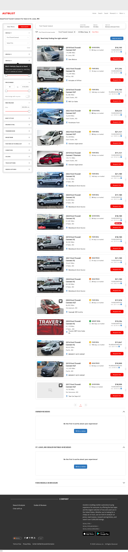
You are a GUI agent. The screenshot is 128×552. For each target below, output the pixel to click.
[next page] (85, 405)
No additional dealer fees (115, 92)
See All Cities (87, 524)
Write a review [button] (81, 431)
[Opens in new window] (89, 534)
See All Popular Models (91, 526)
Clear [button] (28, 48)
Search (100, 13)
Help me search (117, 38)
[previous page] (75, 405)
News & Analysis (19, 505)
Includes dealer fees (116, 49)
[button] (17, 37)
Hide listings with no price (12, 96)
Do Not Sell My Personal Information (43, 544)
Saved (106, 13)
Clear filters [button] (11, 27)
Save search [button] (24, 27)
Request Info (117, 59)
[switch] (27, 96)
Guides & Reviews (40, 505)
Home (94, 13)
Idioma (17, 538)
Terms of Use (17, 544)
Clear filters (95, 32)
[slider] (6, 75)
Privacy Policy (27, 544)
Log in (40, 538)
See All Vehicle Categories (91, 529)
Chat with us (17, 508)
